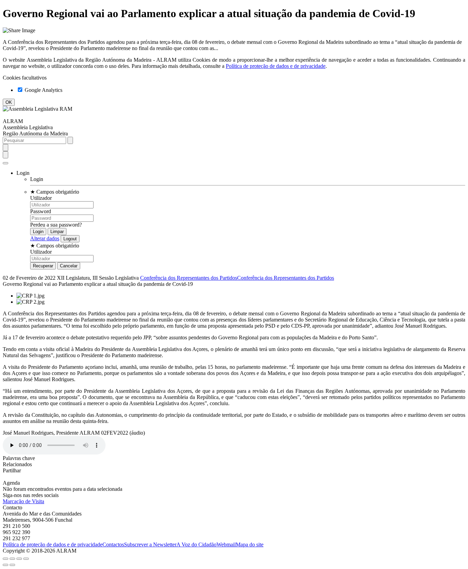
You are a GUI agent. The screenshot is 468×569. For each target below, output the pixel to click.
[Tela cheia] (19, 559)
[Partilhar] (12, 559)
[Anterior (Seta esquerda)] (5, 565)
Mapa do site (249, 544)
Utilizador (41, 198)
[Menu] (5, 163)
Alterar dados (44, 238)
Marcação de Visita (23, 501)
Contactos (113, 544)
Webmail (226, 544)
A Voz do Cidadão (196, 544)
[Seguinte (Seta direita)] (12, 565)
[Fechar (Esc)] (5, 559)
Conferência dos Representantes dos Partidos (188, 278)
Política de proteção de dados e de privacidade (275, 66)
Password (40, 211)
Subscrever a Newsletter (150, 544)
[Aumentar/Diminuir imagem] (26, 559)
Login (36, 179)
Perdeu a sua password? (56, 225)
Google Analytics (42, 90)
